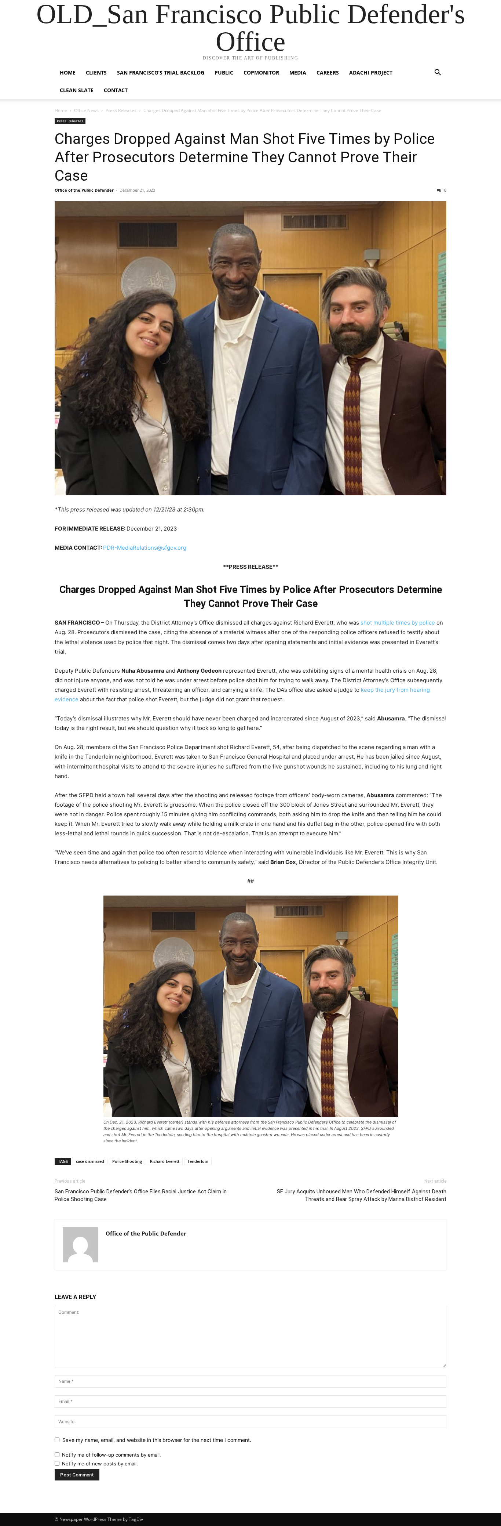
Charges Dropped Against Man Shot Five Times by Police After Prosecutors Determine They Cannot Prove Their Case (245, 157)
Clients (96, 72)
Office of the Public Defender (84, 190)
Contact (116, 90)
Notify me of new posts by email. (100, 1464)
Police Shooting (127, 1161)
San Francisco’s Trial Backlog (160, 72)
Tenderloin (197, 1161)
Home (68, 72)
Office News (86, 110)
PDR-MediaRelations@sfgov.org (144, 547)
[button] (437, 73)
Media (297, 72)
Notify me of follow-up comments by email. (111, 1455)
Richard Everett (164, 1161)
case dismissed (90, 1161)
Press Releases (121, 110)
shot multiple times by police (398, 622)
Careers (328, 72)
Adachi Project (370, 72)
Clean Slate (77, 90)
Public (224, 72)
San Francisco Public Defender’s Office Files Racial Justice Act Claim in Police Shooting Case (141, 1195)
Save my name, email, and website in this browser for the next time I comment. (156, 1440)
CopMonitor (261, 72)
